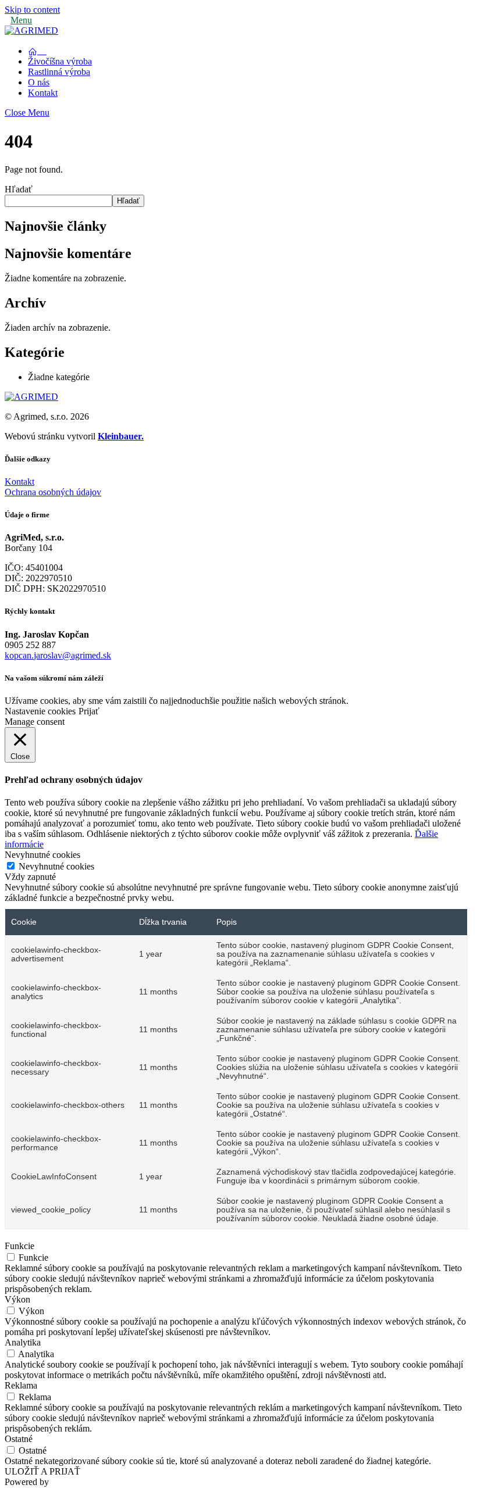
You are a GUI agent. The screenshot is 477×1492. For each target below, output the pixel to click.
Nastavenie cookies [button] (40, 711)
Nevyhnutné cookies (56, 866)
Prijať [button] (89, 711)
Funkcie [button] (19, 1246)
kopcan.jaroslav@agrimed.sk (58, 655)
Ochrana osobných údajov (53, 492)
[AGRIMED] (31, 30)
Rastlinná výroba (59, 72)
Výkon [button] (17, 1299)
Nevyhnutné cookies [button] (42, 855)
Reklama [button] (21, 1385)
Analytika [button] (23, 1342)
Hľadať (19, 189)
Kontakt (43, 93)
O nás (38, 82)
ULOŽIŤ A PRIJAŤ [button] (42, 1471)
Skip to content (32, 10)
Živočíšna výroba (60, 61)
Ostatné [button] (19, 1439)
